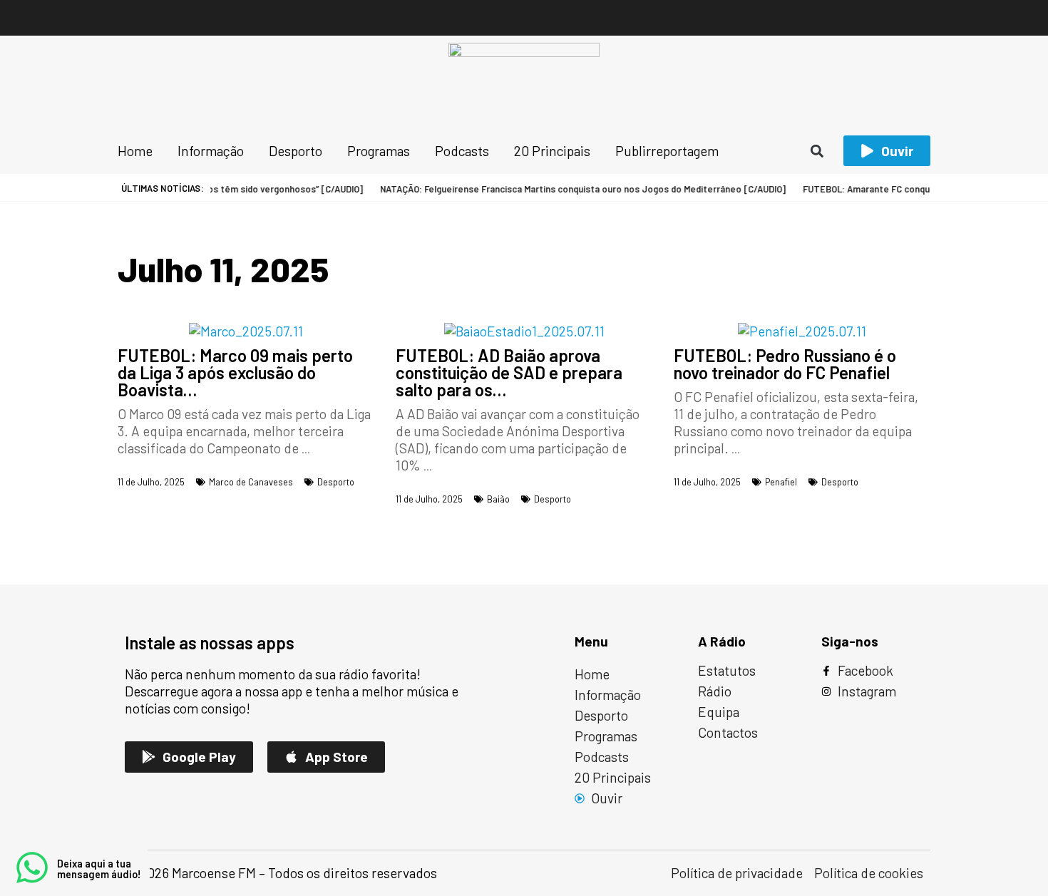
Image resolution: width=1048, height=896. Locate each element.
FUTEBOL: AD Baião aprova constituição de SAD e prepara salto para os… (509, 372)
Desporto (335, 482)
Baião (498, 499)
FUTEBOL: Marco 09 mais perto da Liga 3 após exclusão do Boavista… (235, 372)
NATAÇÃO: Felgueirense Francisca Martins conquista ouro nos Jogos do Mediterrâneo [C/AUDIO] (573, 189)
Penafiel (781, 482)
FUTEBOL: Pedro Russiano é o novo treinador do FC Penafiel (785, 364)
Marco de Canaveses (251, 482)
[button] (817, 151)
